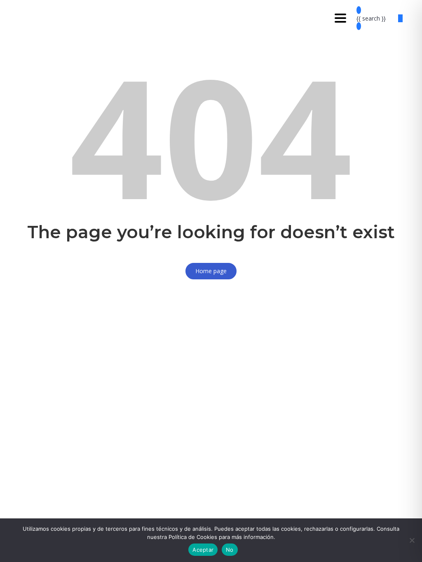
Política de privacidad (238, 433)
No (230, 549)
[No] (412, 540)
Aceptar (202, 549)
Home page (211, 271)
